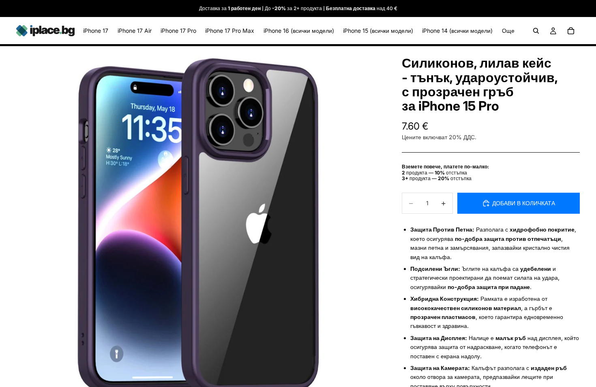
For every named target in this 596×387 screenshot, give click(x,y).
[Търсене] (536, 31)
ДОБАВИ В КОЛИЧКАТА (523, 203)
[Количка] (571, 31)
